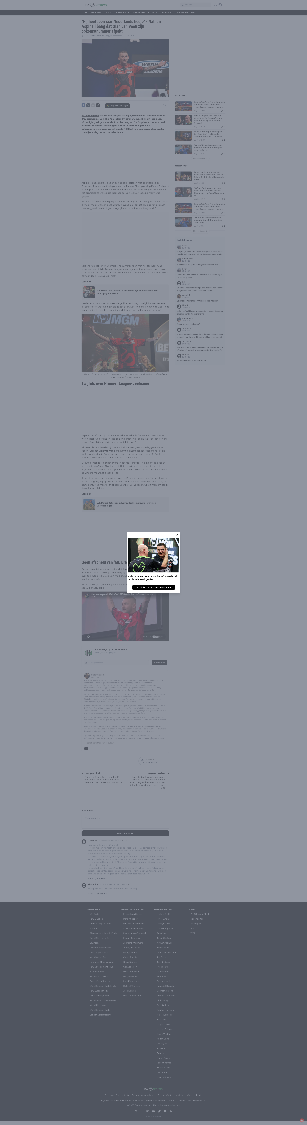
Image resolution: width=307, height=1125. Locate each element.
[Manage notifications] (302, 1120)
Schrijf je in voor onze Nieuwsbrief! (153, 587)
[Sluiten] (177, 535)
